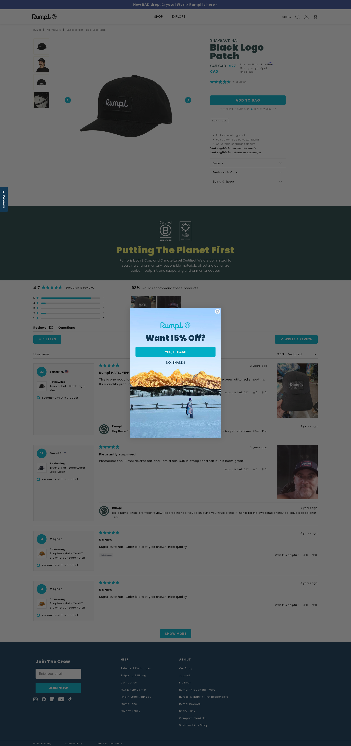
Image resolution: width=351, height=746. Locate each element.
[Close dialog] (218, 312)
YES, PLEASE (175, 351)
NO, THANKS (175, 362)
